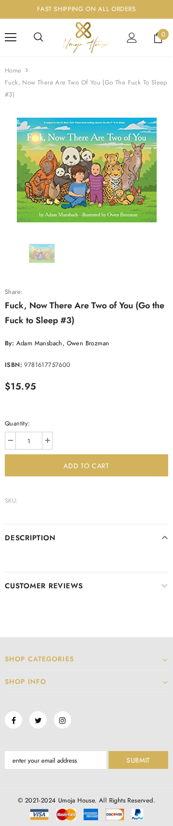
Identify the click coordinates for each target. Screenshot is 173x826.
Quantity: (17, 423)
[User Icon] (132, 38)
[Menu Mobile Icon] (10, 37)
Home (13, 70)
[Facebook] (13, 720)
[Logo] (85, 37)
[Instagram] (62, 720)
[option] (86, 170)
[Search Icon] (38, 37)
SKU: (11, 500)
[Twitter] (38, 720)
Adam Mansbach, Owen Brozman (63, 343)
